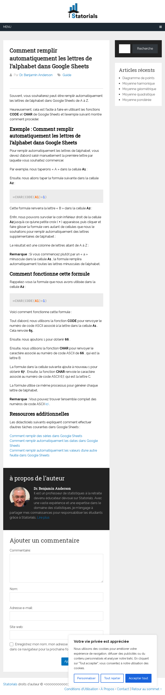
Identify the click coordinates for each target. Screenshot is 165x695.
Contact (123, 689)
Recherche (145, 48)
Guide (67, 75)
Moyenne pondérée (136, 100)
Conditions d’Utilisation (81, 689)
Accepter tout (138, 678)
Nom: (14, 589)
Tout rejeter (112, 678)
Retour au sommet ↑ (146, 689)
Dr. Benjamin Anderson (36, 75)
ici (46, 404)
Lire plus (43, 517)
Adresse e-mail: (21, 608)
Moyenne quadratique (138, 94)
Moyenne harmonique (138, 83)
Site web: (16, 627)
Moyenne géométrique (139, 89)
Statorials (10, 684)
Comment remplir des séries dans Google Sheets (46, 436)
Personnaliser (86, 678)
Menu (7, 26)
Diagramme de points (138, 78)
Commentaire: (20, 550)
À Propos (107, 689)
